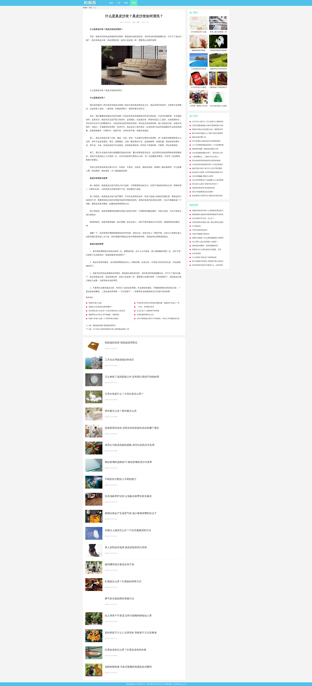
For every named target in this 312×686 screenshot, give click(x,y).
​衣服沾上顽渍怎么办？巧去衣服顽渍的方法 (128, 530)
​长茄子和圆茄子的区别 (200, 234)
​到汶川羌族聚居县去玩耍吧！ (203, 192)
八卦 (119, 3)
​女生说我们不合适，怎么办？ (203, 218)
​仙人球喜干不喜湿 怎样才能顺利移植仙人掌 (128, 615)
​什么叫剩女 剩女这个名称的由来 (204, 257)
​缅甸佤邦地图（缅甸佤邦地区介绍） (205, 149)
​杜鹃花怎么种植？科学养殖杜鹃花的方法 (207, 172)
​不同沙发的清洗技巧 (200, 230)
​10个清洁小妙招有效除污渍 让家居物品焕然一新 (111, 329)
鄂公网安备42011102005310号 (135, 684)
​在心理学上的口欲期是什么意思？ (205, 242)
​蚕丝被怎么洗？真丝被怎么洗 (120, 410)
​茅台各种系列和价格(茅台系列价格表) (206, 160)
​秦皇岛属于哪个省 (199, 137)
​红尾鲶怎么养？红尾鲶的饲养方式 (123, 581)
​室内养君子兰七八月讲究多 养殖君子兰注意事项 (131, 632)
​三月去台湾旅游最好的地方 (119, 359)
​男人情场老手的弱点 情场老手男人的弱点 (207, 261)
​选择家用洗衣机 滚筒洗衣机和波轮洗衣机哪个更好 (132, 428)
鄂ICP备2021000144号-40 (155, 684)
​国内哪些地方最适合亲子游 (119, 564)
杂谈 (134, 3)
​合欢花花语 (196, 253)
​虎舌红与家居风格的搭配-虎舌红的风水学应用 (129, 445)
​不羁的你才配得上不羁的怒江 (120, 479)
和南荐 (85, 8)
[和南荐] (90, 5)
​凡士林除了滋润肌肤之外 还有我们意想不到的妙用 (132, 376)
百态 (126, 3)
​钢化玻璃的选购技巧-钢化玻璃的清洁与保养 (128, 462)
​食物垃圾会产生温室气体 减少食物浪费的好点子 (131, 513)
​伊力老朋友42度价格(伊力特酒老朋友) (206, 141)
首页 (111, 3)
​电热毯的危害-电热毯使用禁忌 (104, 325)
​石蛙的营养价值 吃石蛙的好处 (203, 188)
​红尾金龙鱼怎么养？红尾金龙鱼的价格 (125, 649)
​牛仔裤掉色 (196, 226)
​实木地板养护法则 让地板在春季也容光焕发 (128, 496)
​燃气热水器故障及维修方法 (119, 598)
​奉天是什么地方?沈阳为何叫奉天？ (205, 184)
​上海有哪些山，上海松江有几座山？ (205, 157)
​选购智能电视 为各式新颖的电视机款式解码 (128, 666)
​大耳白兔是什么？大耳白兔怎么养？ (124, 393)
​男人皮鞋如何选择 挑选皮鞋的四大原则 (126, 547)
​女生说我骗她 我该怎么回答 (202, 176)
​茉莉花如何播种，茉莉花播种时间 (205, 246)
